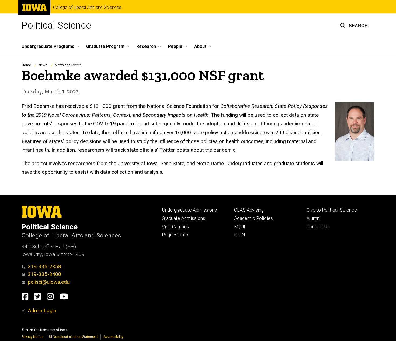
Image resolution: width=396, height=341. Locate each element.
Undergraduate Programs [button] (48, 46)
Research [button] (146, 46)
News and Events (68, 65)
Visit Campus (175, 226)
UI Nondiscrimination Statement (73, 337)
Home (26, 65)
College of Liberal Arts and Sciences (87, 7)
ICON (239, 234)
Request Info (175, 234)
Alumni (314, 218)
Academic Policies (253, 218)
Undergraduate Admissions (189, 210)
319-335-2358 (44, 266)
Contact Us (318, 226)
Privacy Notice (32, 337)
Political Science (56, 25)
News (43, 65)
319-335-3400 (44, 274)
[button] (353, 25)
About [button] (200, 46)
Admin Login (42, 310)
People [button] (175, 46)
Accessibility (113, 337)
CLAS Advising (249, 210)
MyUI (239, 226)
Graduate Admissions (183, 218)
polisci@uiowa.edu (49, 282)
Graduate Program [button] (105, 46)
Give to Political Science (332, 210)
